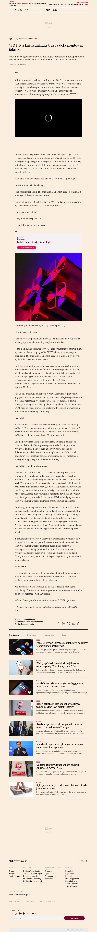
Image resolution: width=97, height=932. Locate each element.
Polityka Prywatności (31, 871)
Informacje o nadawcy (32, 879)
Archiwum (49, 879)
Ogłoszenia (49, 874)
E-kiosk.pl (69, 871)
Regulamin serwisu (31, 876)
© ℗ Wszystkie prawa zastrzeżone (29, 622)
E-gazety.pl (69, 874)
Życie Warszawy (71, 886)
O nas (11, 871)
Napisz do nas (14, 876)
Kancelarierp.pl (71, 881)
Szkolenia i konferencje (18, 895)
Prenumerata (50, 876)
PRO (55, 10)
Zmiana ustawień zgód (32, 874)
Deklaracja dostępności (32, 881)
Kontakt (12, 874)
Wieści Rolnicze (71, 884)
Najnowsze (49, 635)
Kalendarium (29, 901)
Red (16, 73)
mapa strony (14, 901)
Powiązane (14, 635)
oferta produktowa (48, 901)
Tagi (64, 635)
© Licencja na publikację (25, 619)
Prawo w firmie (24, 39)
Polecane (31, 635)
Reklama (48, 871)
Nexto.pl (68, 876)
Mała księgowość (72, 879)
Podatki (33, 39)
